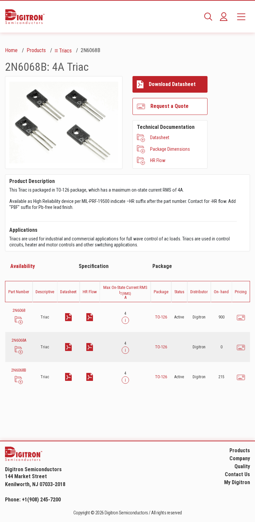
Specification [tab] (94, 266)
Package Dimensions (170, 149)
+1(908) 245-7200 (41, 499)
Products (36, 50)
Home (11, 50)
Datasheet (159, 137)
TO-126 (161, 317)
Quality (242, 466)
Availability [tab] (22, 266)
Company (239, 458)
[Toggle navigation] (241, 16)
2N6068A (19, 340)
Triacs (65, 50)
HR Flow (157, 160)
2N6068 (19, 310)
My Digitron (237, 482)
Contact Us (237, 474)
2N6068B (18, 370)
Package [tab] (162, 266)
